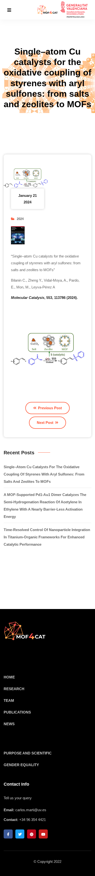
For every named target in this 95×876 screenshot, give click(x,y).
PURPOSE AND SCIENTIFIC (28, 753)
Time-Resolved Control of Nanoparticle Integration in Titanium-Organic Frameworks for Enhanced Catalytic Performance (47, 537)
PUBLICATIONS (17, 712)
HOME (9, 677)
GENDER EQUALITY (21, 765)
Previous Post (49, 408)
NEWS (9, 724)
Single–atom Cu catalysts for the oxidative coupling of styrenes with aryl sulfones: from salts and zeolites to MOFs (44, 474)
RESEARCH (14, 689)
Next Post (45, 422)
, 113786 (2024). (44, 297)
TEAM (9, 700)
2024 (20, 219)
